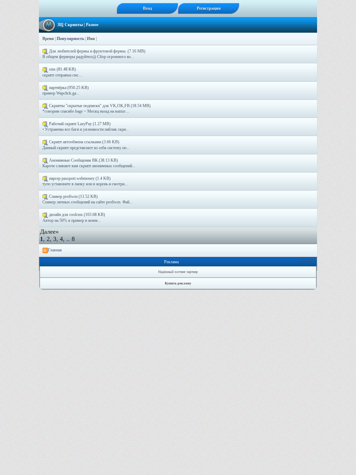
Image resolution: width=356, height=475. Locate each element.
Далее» (49, 231)
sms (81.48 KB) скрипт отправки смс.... (62, 72)
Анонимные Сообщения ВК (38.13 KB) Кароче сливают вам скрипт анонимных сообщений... (88, 163)
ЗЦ (60, 24)
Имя (91, 38)
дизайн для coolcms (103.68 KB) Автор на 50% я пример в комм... (73, 217)
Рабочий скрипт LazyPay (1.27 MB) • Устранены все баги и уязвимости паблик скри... (85, 126)
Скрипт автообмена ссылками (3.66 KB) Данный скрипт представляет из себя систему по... (86, 144)
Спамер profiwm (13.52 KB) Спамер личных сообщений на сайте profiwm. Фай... (87, 199)
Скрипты (74, 24)
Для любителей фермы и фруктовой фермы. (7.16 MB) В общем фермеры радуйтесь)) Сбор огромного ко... (93, 54)
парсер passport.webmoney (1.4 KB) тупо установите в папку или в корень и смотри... (85, 181)
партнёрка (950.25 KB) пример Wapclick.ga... (65, 90)
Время (48, 38)
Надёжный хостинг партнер (178, 272)
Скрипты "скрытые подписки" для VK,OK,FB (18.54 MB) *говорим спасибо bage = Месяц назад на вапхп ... (96, 108)
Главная (55, 250)
